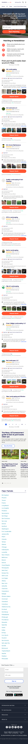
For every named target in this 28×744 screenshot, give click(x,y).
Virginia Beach (6, 651)
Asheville (4, 586)
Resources (5, 715)
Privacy (5, 732)
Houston (4, 638)
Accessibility (21, 732)
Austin (3, 627)
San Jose (4, 521)
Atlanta (4, 544)
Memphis (4, 622)
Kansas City (5, 573)
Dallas (3, 630)
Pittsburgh (5, 617)
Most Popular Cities (7, 665)
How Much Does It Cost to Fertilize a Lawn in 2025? (10, 465)
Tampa (4, 542)
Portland (4, 609)
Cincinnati (5, 599)
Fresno (4, 503)
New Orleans (5, 555)
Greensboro (5, 591)
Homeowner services (8, 705)
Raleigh (4, 594)
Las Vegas (5, 578)
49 (22, 424)
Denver (4, 523)
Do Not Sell (15, 732)
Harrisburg (5, 612)
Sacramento (5, 513)
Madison (4, 656)
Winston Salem (6, 596)
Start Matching (14, 32)
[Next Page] (25, 424)
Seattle (4, 653)
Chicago (4, 547)
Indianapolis (5, 549)
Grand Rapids (6, 565)
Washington (5, 529)
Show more (23, 87)
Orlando (4, 539)
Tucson (4, 500)
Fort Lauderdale (6, 531)
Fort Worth (5, 635)
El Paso (4, 632)
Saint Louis (5, 575)
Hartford (4, 526)
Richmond (5, 648)
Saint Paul (4, 570)
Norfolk (4, 645)
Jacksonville (5, 534)
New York (4, 583)
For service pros (6, 710)
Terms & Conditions (22, 735)
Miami (3, 536)
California (10, 732)
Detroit (4, 562)
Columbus (5, 604)
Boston (4, 560)
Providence (5, 619)
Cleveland (5, 601)
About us (4, 719)
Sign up (14, 681)
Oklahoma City (6, 607)
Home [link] (3, 6)
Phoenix (4, 497)
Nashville (4, 625)
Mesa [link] (10, 6)
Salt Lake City (6, 643)
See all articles (8, 446)
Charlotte (4, 588)
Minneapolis (5, 568)
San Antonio (5, 640)
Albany (4, 581)
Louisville (4, 552)
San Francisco (6, 518)
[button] (4, 91)
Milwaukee (5, 658)
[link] (14, 72)
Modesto (4, 510)
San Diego (5, 516)
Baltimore (4, 557)
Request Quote (14, 96)
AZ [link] (7, 6)
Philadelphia (5, 614)
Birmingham (5, 495)
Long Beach (5, 505)
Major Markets (7, 491)
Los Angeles (5, 508)
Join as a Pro (18, 2)
